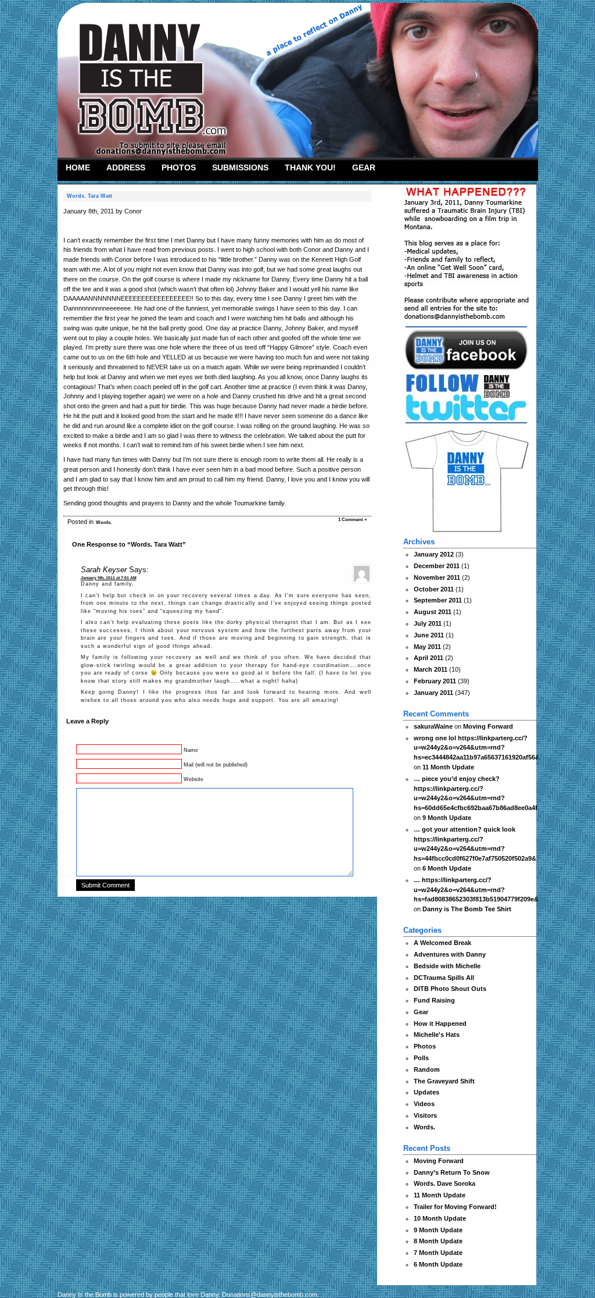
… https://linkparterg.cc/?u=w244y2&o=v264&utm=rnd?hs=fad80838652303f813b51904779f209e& (476, 889)
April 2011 (428, 657)
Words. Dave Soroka (444, 1183)
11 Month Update (448, 767)
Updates (426, 1092)
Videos (424, 1103)
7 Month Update (438, 1252)
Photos (179, 167)
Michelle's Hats (437, 1034)
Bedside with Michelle (447, 965)
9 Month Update (446, 817)
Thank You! (310, 167)
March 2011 (430, 669)
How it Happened (440, 1023)
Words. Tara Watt (89, 196)
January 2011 (433, 692)
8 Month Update (438, 1241)
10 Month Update (440, 1218)
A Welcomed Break (442, 942)
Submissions (240, 167)
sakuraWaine (433, 726)
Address (125, 167)
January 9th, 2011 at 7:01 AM (109, 577)
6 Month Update (446, 868)
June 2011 (429, 635)
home (78, 167)
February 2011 (435, 680)
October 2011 (434, 589)
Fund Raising (434, 1000)
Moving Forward (488, 726)
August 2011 (432, 611)
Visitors (425, 1115)
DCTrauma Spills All (444, 977)
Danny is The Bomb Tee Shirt (466, 908)
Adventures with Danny (450, 954)
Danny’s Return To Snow (452, 1172)
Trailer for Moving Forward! (455, 1206)
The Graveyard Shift (444, 1081)
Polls (421, 1057)
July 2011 (428, 623)
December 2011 (437, 565)
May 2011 (427, 646)
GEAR (363, 167)
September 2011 (438, 600)
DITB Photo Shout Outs (450, 988)
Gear (421, 1011)
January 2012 (434, 554)
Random (427, 1069)
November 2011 (437, 577)
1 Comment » (352, 519)
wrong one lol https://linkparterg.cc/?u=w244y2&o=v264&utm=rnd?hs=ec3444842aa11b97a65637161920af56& (477, 747)
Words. (104, 522)
